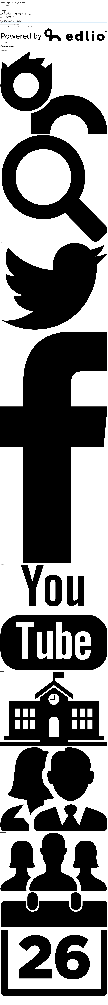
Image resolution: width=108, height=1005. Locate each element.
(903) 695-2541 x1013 (43, 26)
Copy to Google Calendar (5, 21)
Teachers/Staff (8, 48)
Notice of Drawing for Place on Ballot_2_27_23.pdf (10, 20)
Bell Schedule (19, 48)
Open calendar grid (15, 24)
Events (1, 22)
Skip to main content (4, 5)
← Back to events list (5, 24)
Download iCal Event (16, 21)
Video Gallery (14, 48)
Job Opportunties (26, 48)
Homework (2, 48)
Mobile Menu (3, 6)
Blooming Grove (12, 2)
